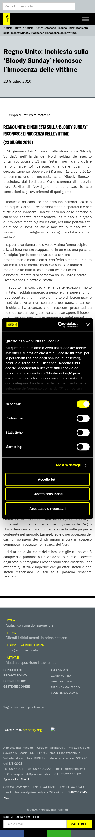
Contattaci (12, 670)
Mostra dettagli (68, 465)
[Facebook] (8, 713)
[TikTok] (63, 713)
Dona (10, 620)
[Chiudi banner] (88, 324)
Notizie (7, 28)
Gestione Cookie (16, 686)
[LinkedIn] (45, 713)
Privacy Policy (15, 675)
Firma (11, 633)
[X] (17, 713)
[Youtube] (26, 713)
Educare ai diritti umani (25, 645)
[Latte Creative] (63, 729)
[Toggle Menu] (85, 19)
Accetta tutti (47, 479)
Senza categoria (46, 28)
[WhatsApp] (54, 713)
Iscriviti (79, 823)
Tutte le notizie (24, 28)
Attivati (12, 657)
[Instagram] (35, 713)
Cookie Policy (14, 681)
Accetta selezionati (47, 494)
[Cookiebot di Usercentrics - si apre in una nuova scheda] (59, 325)
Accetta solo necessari (47, 508)
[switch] (83, 418)
